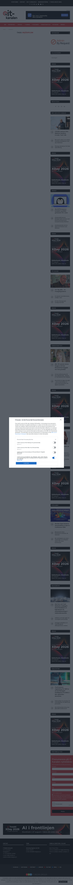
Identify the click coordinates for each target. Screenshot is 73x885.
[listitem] (36, 439)
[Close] (61, 420)
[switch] (54, 443)
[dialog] (36, 442)
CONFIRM (26, 463)
